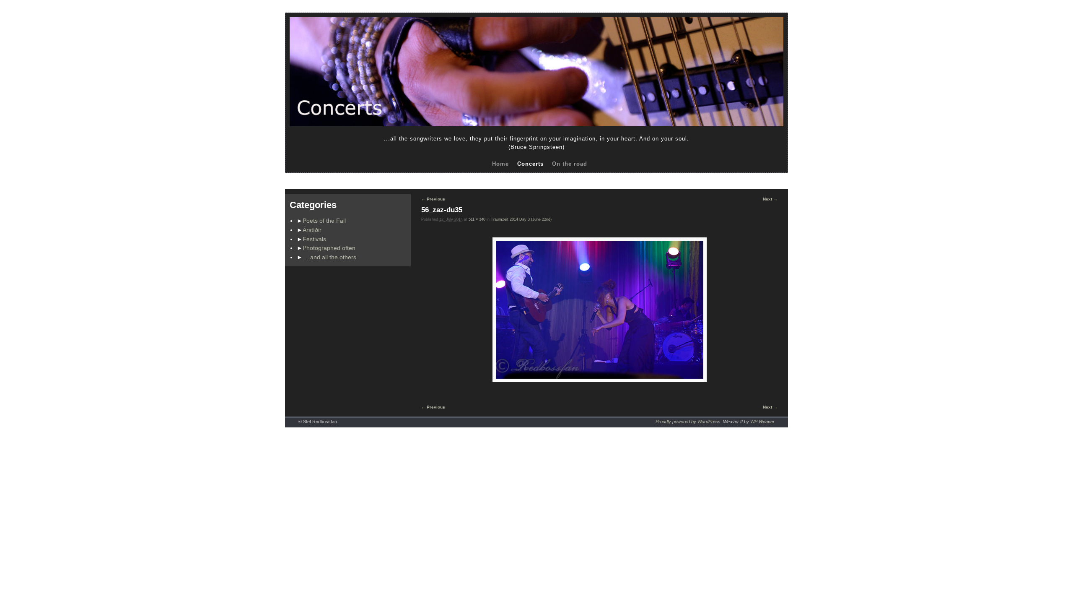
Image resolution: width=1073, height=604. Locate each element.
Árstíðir (312, 229)
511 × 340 (477, 219)
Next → (770, 199)
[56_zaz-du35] (599, 309)
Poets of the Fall (324, 220)
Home (500, 164)
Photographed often (329, 248)
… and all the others (329, 257)
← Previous (433, 199)
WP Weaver (762, 421)
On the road (569, 164)
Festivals (314, 239)
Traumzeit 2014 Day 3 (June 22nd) (521, 219)
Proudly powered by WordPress (688, 421)
